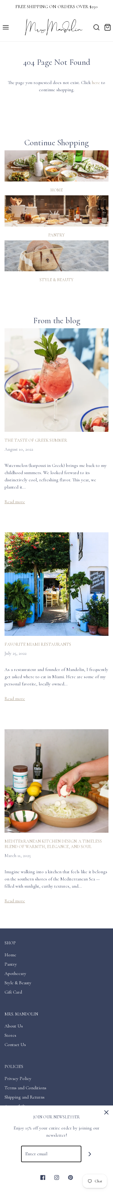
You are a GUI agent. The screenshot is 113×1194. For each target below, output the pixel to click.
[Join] (89, 1154)
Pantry (56, 235)
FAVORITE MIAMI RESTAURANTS (38, 644)
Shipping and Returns (25, 1097)
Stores (10, 1035)
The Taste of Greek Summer (36, 440)
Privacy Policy (18, 1078)
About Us (14, 1026)
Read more (15, 501)
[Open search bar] (96, 27)
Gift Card (13, 992)
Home (56, 190)
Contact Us (15, 1044)
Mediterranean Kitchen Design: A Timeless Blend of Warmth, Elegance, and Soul (53, 844)
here (96, 82)
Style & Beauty (56, 279)
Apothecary (15, 973)
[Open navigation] (5, 27)
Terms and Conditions (25, 1087)
